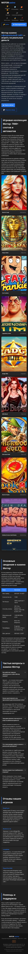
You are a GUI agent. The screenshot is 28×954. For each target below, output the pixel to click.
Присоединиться (19, 24)
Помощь (22, 19)
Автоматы (8, 14)
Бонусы (21, 8)
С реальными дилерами (17, 14)
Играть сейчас (8, 105)
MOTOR (8, 2)
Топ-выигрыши (15, 19)
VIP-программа (14, 8)
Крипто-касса (7, 19)
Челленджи (7, 7)
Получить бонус (9, 110)
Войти (6, 24)
